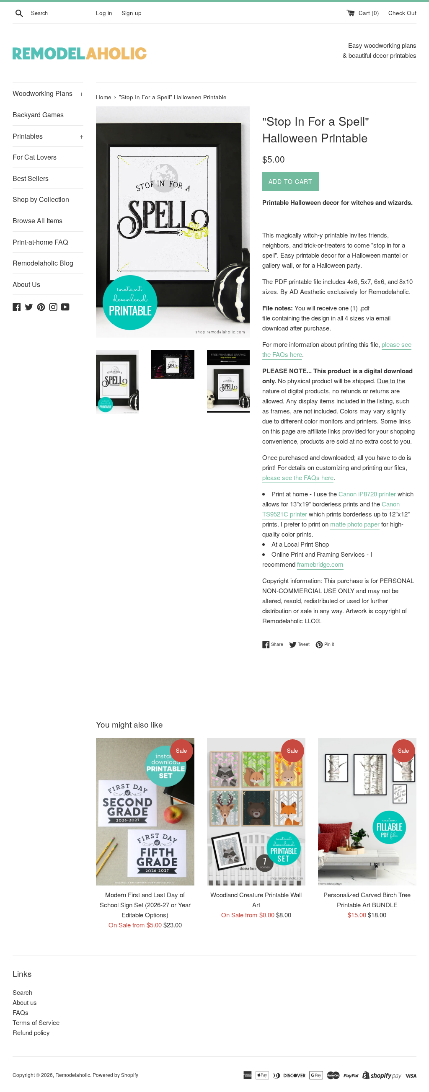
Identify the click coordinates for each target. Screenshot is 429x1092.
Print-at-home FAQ (40, 242)
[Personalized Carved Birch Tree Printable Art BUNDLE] (367, 812)
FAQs (20, 1012)
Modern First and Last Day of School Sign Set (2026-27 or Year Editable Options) (145, 904)
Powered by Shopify (115, 1074)
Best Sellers (31, 178)
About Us (26, 284)
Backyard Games (38, 114)
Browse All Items (37, 220)
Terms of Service (36, 1022)
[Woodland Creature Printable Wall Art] (256, 812)
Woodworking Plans (48, 93)
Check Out (402, 13)
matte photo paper (355, 523)
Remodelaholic (72, 1074)
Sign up (131, 13)
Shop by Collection (41, 199)
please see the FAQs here (297, 477)
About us (25, 1002)
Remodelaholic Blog (43, 263)
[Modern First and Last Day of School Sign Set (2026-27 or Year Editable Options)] (145, 812)
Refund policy (31, 1032)
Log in (104, 13)
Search (22, 992)
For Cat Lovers (35, 157)
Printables (48, 136)
